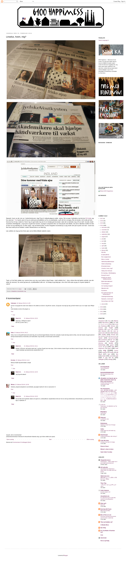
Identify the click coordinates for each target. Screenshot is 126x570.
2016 (101, 220)
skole (103, 356)
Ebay (110, 324)
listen (109, 348)
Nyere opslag (10, 439)
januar (103, 304)
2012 (101, 309)
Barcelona (105, 322)
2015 (101, 223)
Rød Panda (105, 336)
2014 (101, 225)
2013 (101, 307)
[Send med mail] (28, 289)
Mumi (109, 333)
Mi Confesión (104, 467)
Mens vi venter (105, 259)
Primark (113, 334)
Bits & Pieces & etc (106, 515)
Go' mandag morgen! (107, 286)
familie (111, 343)
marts (103, 248)
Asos (109, 321)
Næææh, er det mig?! (107, 299)
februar (104, 250)
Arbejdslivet (14, 291)
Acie (102, 535)
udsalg (110, 359)
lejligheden (101, 348)
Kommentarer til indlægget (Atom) (22, 442)
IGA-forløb (88, 218)
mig (25, 291)
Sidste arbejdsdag (106, 264)
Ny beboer (104, 290)
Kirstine (13, 360)
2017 (101, 218)
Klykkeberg (104, 423)
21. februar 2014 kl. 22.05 (31, 396)
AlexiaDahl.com (105, 496)
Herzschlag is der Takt (107, 301)
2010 (101, 314)
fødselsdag (101, 345)
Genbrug (104, 326)
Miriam (13, 384)
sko (117, 354)
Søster (100, 338)
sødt (116, 356)
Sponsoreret (113, 336)
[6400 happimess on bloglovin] (105, 191)
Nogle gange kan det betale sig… (108, 430)
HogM (111, 328)
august (104, 236)
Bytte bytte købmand (106, 281)
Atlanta (116, 321)
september (105, 234)
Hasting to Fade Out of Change (108, 424)
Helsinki (100, 328)
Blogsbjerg (104, 411)
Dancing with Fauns (106, 509)
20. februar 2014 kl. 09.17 (21, 332)
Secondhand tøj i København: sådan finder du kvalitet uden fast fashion (108, 470)
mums (116, 350)
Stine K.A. (18, 318)
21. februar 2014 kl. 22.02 (31, 318)
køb (113, 346)
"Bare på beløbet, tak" (107, 522)
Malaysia (104, 331)
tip (112, 357)
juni (103, 241)
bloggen (112, 341)
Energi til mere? (105, 275)
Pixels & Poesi (105, 446)
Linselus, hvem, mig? (107, 268)
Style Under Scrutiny (106, 452)
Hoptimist (100, 329)
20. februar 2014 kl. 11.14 (22, 360)
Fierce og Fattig (105, 540)
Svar (12, 311)
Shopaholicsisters (106, 460)
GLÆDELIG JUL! (105, 419)
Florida (116, 324)
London (116, 329)
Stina (12, 332)
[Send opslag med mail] (25, 288)
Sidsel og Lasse (105, 476)
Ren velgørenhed (106, 257)
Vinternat (103, 417)
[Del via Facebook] (34, 289)
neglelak (104, 352)
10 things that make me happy (108, 442)
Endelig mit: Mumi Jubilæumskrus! (106, 278)
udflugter (101, 359)
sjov (109, 354)
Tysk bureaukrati (105, 368)
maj (103, 243)
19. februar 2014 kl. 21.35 (23, 303)
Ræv (99, 336)
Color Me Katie (105, 440)
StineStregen (104, 435)
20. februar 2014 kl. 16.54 (22, 384)
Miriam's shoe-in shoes (107, 449)
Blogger (66, 555)
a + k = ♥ (103, 404)
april (103, 245)
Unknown (13, 303)
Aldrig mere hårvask (106, 270)
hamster (100, 346)
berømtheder (20, 291)
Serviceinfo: (103, 413)
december (104, 227)
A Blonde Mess (105, 525)
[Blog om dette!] (30, 289)
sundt (111, 356)
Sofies (102, 429)
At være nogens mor (105, 492)
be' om (113, 339)
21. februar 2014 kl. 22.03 (31, 372)
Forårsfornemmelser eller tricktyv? (109, 436)
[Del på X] (32, 289)
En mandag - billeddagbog (108, 273)
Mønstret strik (104, 288)
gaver (112, 345)
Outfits (104, 334)
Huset (108, 329)
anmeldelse (104, 339)
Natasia (115, 333)
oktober (104, 232)
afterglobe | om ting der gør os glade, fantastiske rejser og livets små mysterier (109, 380)
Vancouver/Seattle (113, 338)
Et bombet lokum (105, 266)
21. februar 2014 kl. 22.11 (31, 346)
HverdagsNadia (105, 366)
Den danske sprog (102, 324)
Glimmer (113, 326)
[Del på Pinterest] (36, 289)
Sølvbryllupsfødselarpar (107, 261)
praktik (111, 352)
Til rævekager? (105, 283)
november (104, 229)
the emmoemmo (105, 388)
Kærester (103, 504)
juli (102, 239)
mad (116, 348)
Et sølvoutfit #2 (105, 254)
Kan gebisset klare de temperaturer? (107, 293)
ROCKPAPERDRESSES (107, 372)
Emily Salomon (105, 490)
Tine (16, 220)
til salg (105, 357)
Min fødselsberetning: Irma (107, 374)
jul (106, 346)
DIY (114, 322)
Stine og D (103, 503)
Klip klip (103, 252)
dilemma (100, 343)
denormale (104, 538)
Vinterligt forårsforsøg (107, 296)
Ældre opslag (90, 439)
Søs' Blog (103, 527)
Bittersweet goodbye (105, 510)
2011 (101, 311)
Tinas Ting (103, 483)
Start (50, 439)
